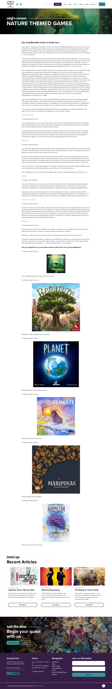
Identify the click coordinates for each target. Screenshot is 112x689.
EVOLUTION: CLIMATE (28, 200)
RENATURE (25, 141)
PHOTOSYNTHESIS (28, 115)
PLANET (24, 176)
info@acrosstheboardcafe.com (16, 670)
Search (57, 4)
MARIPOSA (25, 221)
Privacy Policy (39, 686)
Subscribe (89, 675)
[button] (20, 4)
